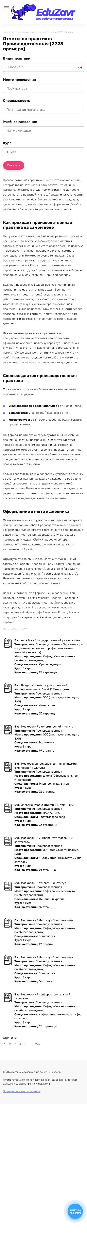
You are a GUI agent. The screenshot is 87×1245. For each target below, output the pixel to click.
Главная (7, 32)
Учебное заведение (20, 122)
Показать (13, 165)
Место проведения (19, 79)
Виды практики (16, 58)
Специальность (16, 100)
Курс (7, 143)
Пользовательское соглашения (21, 1091)
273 (37, 1044)
